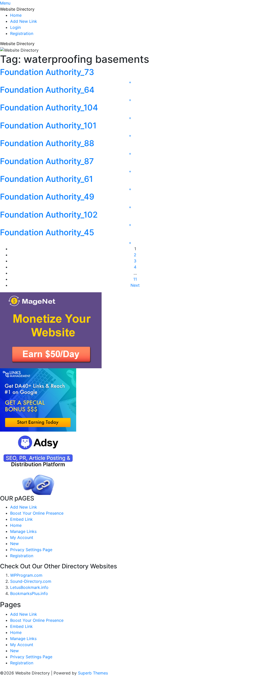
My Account (21, 537)
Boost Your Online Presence (36, 513)
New (14, 543)
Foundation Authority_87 (47, 161)
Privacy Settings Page (31, 549)
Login (15, 27)
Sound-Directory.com (30, 581)
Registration (21, 33)
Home (16, 15)
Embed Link (21, 519)
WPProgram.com (26, 575)
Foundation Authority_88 (47, 143)
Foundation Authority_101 (48, 125)
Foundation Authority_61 (46, 179)
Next (135, 285)
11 (135, 279)
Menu (5, 3)
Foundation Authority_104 (49, 107)
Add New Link (23, 21)
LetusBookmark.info (29, 587)
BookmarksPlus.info (29, 593)
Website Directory (17, 9)
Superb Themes (93, 672)
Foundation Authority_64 (47, 90)
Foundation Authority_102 (49, 215)
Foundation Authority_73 (47, 72)
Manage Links (23, 531)
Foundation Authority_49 (47, 197)
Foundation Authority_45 (47, 232)
